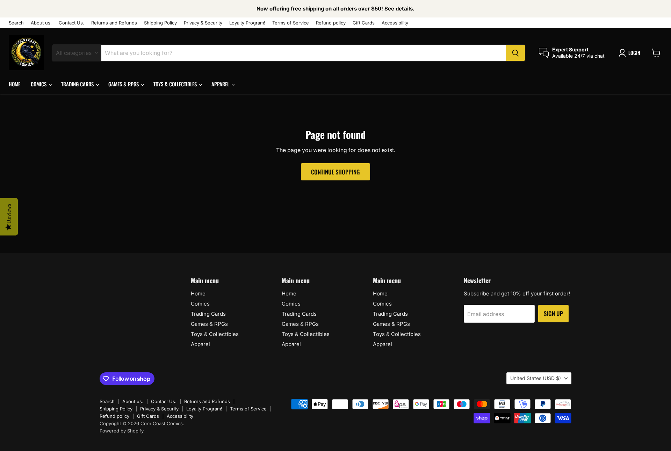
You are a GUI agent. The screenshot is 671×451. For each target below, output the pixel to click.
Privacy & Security (203, 23)
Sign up (553, 313)
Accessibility (395, 23)
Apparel (221, 84)
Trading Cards (78, 84)
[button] (631, 53)
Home (14, 84)
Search (16, 23)
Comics (39, 84)
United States (535, 378)
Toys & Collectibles (175, 84)
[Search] (515, 53)
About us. (41, 23)
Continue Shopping (335, 171)
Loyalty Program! (247, 23)
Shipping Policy (160, 23)
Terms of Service (290, 23)
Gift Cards (364, 23)
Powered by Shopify (122, 431)
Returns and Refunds (114, 23)
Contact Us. (71, 23)
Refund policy (331, 23)
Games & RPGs (124, 84)
